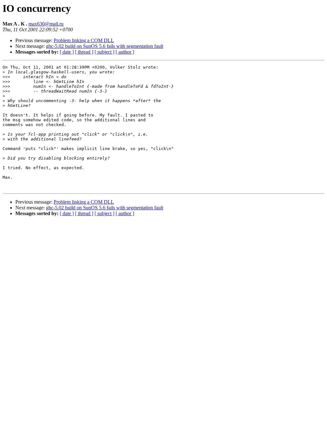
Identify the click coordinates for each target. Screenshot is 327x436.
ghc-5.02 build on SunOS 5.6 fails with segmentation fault (104, 46)
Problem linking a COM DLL (84, 40)
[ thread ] (84, 52)
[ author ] (125, 52)
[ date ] (67, 52)
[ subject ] (104, 52)
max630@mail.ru (46, 23)
